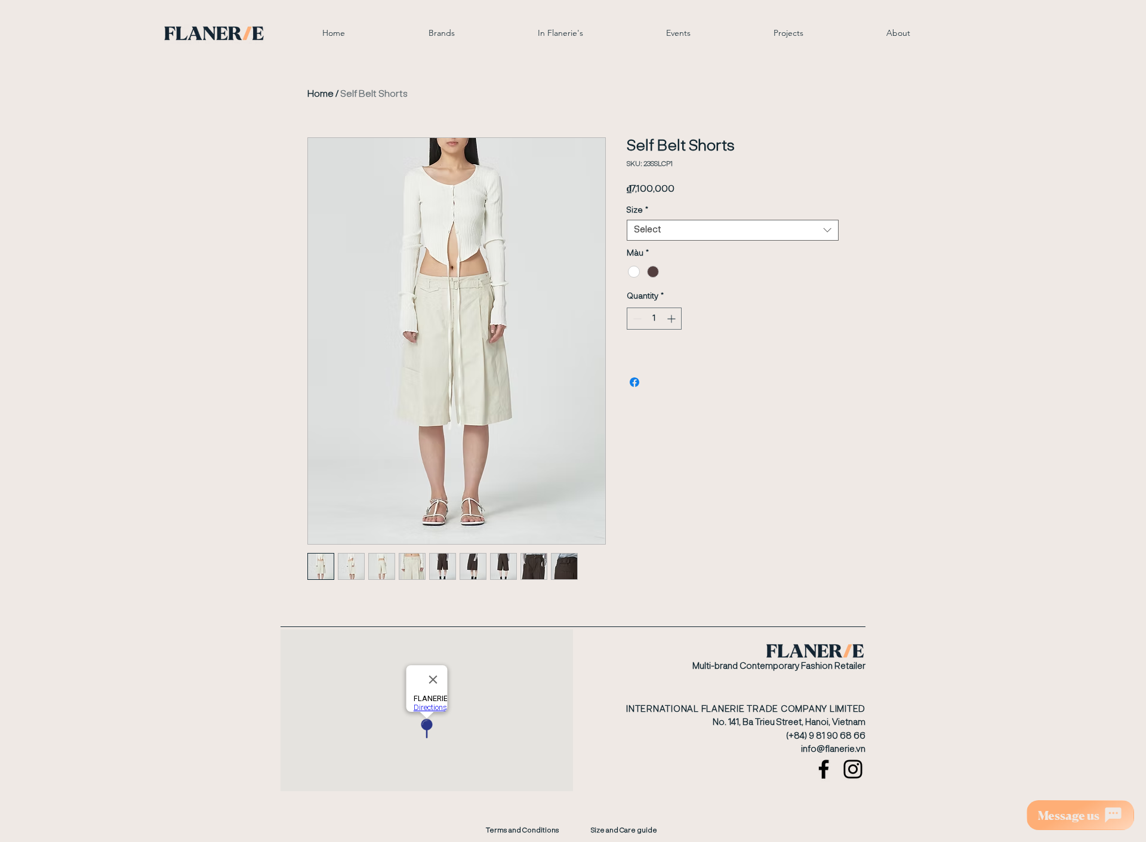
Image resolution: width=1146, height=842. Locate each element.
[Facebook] (823, 769)
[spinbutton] (654, 318)
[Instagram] (852, 769)
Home (320, 94)
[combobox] (733, 230)
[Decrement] (636, 318)
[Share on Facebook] (634, 382)
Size (637, 210)
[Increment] (672, 318)
